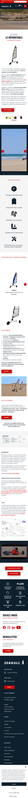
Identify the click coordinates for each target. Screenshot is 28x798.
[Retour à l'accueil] (6, 6)
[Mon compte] (16, 6)
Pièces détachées (8, 756)
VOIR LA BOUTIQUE (8, 110)
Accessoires (7, 753)
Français (18, 1)
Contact (9, 687)
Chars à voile (7, 747)
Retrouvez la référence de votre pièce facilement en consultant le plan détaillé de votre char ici (13, 491)
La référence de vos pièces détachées (14, 733)
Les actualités (7, 727)
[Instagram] (8, 627)
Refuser (14, 788)
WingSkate (7, 760)
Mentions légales (13, 796)
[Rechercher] (21, 6)
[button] (25, 767)
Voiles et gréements (9, 750)
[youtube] (18, 627)
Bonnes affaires (8, 763)
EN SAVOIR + (6, 371)
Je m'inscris (8, 651)
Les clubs (6, 730)
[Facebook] (4, 627)
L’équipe (6, 724)
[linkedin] (13, 627)
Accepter (14, 784)
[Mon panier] (18, 6)
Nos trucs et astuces (9, 737)
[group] (14, 150)
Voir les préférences (14, 792)
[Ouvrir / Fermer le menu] (25, 6)
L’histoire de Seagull (9, 721)
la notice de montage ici (13, 473)
